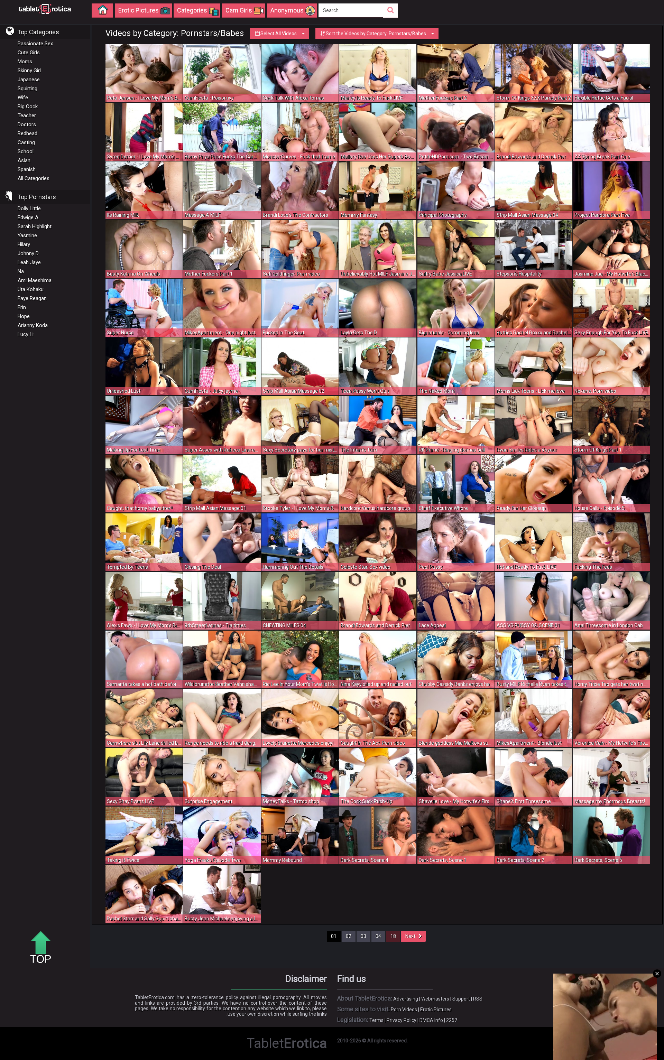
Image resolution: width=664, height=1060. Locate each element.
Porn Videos (404, 1009)
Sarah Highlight (35, 226)
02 (348, 936)
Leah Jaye (29, 262)
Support (461, 999)
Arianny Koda (33, 325)
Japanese (29, 79)
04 (378, 936)
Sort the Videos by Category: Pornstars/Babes (376, 33)
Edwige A (28, 217)
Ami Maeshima (35, 280)
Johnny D (28, 253)
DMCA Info (431, 1020)
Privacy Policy (401, 1020)
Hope (24, 316)
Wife (23, 97)
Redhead (27, 133)
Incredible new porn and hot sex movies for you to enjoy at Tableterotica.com (45, 8)
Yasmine (27, 235)
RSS (477, 999)
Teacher (27, 115)
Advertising (405, 999)
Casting (26, 142)
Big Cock (28, 106)
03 (363, 936)
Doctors (27, 124)
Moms (25, 61)
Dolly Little (29, 208)
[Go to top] (43, 947)
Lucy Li (26, 334)
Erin (22, 307)
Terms (376, 1020)
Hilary (24, 244)
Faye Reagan (32, 298)
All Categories (33, 178)
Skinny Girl (29, 70)
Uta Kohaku (31, 289)
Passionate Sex (35, 43)
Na (21, 271)
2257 (451, 1020)
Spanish (27, 169)
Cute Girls (29, 52)
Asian (24, 160)
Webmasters (435, 999)
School (26, 151)
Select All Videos (278, 33)
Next (411, 936)
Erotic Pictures (436, 1009)
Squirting (27, 88)
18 (393, 936)
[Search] (390, 10)
